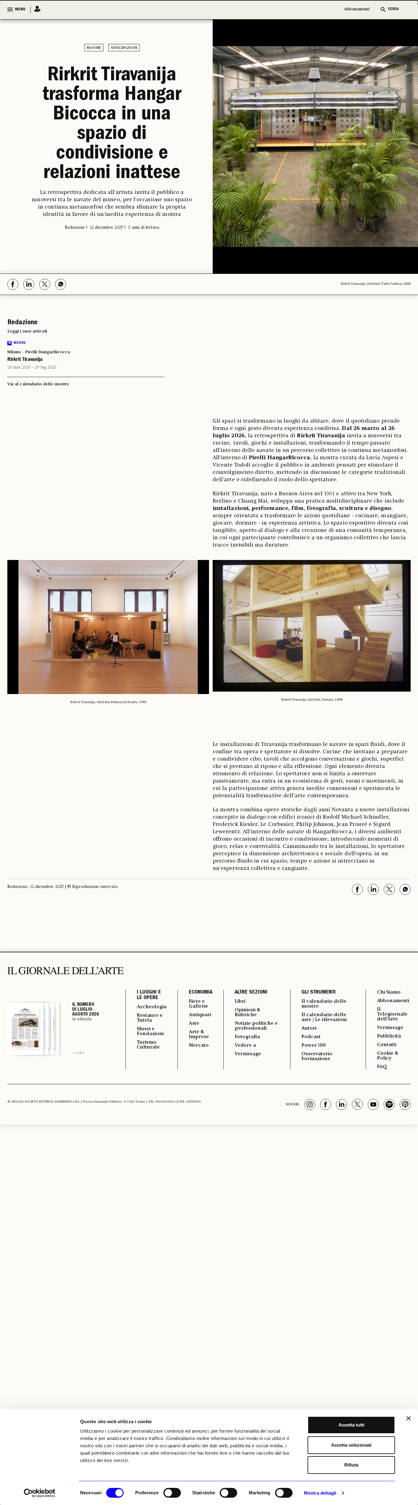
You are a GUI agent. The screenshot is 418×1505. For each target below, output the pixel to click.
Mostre (94, 48)
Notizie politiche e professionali (256, 1026)
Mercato (199, 1045)
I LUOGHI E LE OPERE (149, 995)
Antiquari (200, 1014)
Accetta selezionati (351, 1445)
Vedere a (245, 1045)
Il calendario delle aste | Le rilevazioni (324, 1017)
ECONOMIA (200, 992)
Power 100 (313, 1045)
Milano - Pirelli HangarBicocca (38, 352)
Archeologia (151, 1007)
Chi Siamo (389, 992)
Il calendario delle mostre (323, 1004)
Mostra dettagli (320, 1493)
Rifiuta (351, 1464)
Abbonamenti (357, 9)
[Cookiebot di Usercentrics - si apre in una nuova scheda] (39, 1493)
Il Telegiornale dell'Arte (392, 1014)
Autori (308, 1028)
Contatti (386, 1044)
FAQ (382, 1066)
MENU (20, 9)
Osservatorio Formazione (316, 1056)
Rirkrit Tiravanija (25, 360)
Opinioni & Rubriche (247, 1012)
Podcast (311, 1036)
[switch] (172, 1493)
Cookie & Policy (387, 1056)
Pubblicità (389, 1036)
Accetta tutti (351, 1424)
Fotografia (247, 1036)
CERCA (393, 9)
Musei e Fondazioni (150, 1031)
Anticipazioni (123, 48)
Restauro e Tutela (149, 1018)
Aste (194, 1023)
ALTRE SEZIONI (251, 992)
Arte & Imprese (199, 1034)
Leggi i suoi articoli (27, 331)
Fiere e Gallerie (198, 1004)
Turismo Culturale (148, 1045)
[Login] (35, 9)
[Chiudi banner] (408, 1418)
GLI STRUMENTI (318, 992)
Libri (240, 1001)
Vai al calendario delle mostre (38, 384)
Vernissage (248, 1054)
